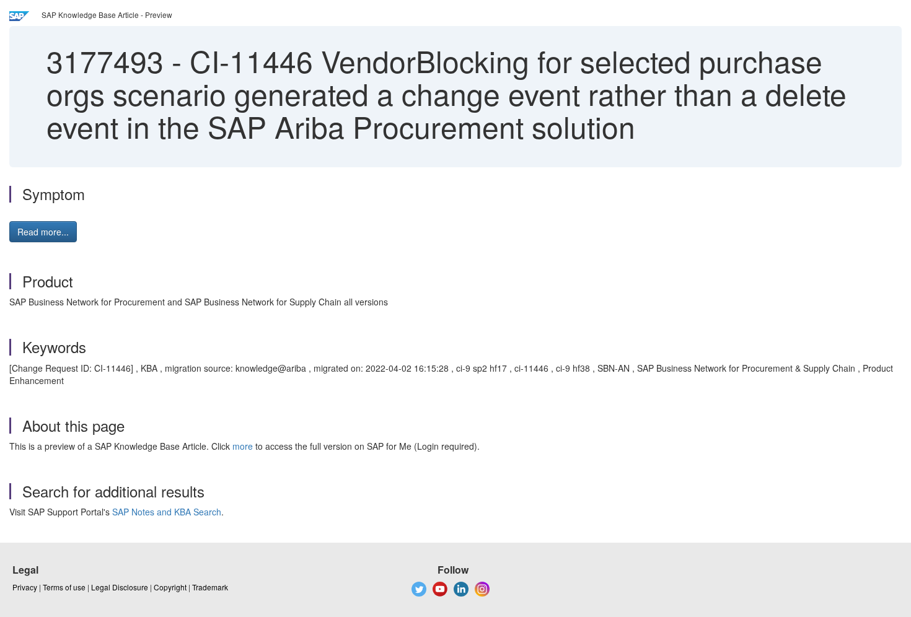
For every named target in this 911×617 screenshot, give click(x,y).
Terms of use (64, 587)
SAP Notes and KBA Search (166, 511)
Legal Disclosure (119, 587)
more (242, 446)
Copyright (170, 587)
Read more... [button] (43, 231)
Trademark (210, 587)
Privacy (24, 587)
